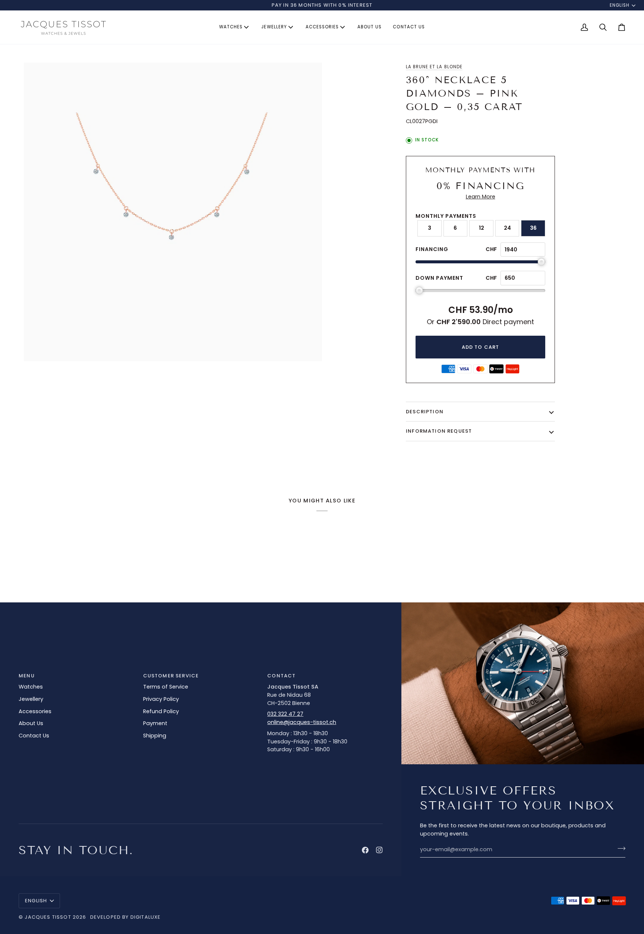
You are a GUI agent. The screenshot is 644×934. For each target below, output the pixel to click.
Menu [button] (27, 675)
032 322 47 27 (285, 714)
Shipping (154, 735)
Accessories (35, 711)
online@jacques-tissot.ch (301, 722)
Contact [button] (281, 675)
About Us (31, 723)
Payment (155, 723)
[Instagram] (379, 850)
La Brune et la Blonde (434, 67)
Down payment (439, 278)
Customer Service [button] (171, 675)
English (619, 5)
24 (507, 228)
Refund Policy (161, 711)
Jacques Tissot (48, 917)
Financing (432, 249)
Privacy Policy (161, 699)
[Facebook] (365, 850)
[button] (235, 27)
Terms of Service (165, 686)
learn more (480, 196)
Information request (439, 431)
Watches (31, 686)
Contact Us (34, 735)
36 (533, 228)
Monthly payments (446, 216)
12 (481, 228)
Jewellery (31, 699)
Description (424, 411)
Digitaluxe (145, 917)
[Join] (619, 849)
